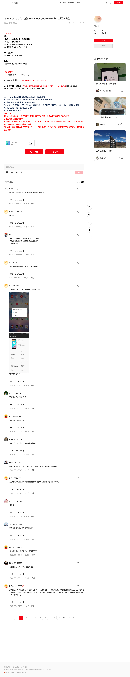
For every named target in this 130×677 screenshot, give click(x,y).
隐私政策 (16, 667)
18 (54, 618)
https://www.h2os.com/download (33, 80)
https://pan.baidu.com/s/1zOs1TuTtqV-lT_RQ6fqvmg (44, 86)
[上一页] (16, 618)
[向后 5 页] (50, 618)
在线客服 (7, 667)
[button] (110, 2)
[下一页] (59, 618)
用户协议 (24, 667)
